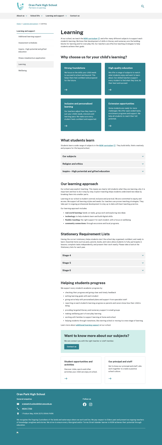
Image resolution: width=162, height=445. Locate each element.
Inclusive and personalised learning (78, 105)
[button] (22, 16)
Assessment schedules (27, 43)
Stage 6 (103, 270)
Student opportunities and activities (78, 363)
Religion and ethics (103, 163)
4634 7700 (27, 409)
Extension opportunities (121, 103)
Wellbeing (22, 71)
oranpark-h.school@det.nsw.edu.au (37, 404)
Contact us (71, 347)
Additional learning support (29, 37)
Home (19, 24)
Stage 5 (103, 263)
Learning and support (30, 24)
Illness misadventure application (31, 58)
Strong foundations (74, 68)
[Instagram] (91, 406)
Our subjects (103, 156)
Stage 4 (103, 255)
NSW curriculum (92, 39)
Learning (22, 64)
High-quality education (120, 68)
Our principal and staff (120, 361)
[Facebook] (84, 406)
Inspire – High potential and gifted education (103, 171)
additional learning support (87, 325)
